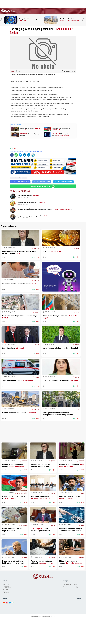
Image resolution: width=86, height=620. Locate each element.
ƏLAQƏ (5, 589)
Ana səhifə (6, 584)
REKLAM (6, 592)
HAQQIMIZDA (7, 587)
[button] (84, 20)
